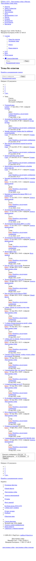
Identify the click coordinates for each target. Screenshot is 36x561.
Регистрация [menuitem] (9, 55)
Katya (6, 182)
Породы (7, 6)
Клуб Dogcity (9, 22)
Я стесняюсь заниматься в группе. (16, 398)
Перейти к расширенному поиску (12, 72)
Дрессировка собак (11, 269)
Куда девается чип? (11, 412)
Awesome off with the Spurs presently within (18, 119)
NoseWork (8, 10)
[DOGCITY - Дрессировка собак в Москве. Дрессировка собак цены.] (18, 3)
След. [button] (6, 93)
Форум (7, 17)
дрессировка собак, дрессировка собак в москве (18, 547)
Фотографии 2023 (10, 251)
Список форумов (12, 58)
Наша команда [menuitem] (13, 48)
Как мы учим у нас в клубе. (14, 265)
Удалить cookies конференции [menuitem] (14, 525)
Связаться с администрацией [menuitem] (14, 528)
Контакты (8, 24)
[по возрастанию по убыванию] (23, 456)
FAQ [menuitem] (6, 51)
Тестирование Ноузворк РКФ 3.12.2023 (17, 210)
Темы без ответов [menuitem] (14, 39)
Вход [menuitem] (6, 53)
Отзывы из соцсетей (11, 426)
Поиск (27, 61)
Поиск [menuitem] (10, 44)
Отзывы (7, 19)
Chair (6, 121)
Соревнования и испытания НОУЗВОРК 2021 (20, 438)
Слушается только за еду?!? (13, 384)
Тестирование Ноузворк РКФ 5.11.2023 (17, 223)
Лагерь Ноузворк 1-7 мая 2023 (14, 279)
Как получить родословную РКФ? (16, 293)
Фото (6, 13)
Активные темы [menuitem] (13, 41)
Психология (8, 20)
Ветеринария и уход (11, 15)
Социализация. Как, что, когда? (15, 370)
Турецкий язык (9, 105)
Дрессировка (9, 12)
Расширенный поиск (13, 63)
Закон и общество (10, 8)
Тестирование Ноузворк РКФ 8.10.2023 (17, 237)
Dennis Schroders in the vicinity (14, 155)
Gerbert (7, 107)
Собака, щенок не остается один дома (17, 307)
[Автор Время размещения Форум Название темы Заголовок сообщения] (9, 456)
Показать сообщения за (10, 454)
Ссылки (7, 36)
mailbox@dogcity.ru (26, 535)
